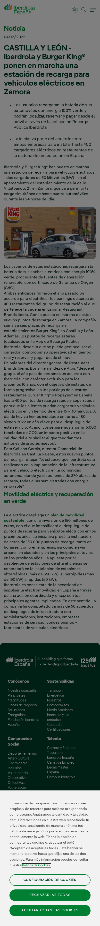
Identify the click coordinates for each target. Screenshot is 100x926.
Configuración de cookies (50, 880)
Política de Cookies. (36, 865)
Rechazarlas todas (50, 895)
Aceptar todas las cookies (50, 910)
